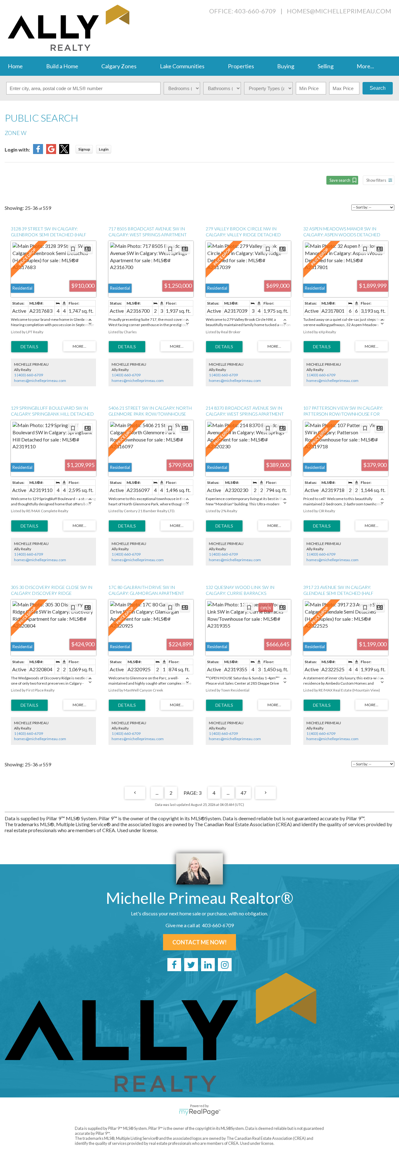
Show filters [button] (376, 180)
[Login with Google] (51, 152)
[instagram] (225, 964)
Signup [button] (84, 149)
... (157, 793)
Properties (241, 66)
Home (15, 66)
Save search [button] (339, 180)
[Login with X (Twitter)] (64, 152)
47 (243, 793)
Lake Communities (182, 66)
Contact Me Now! (199, 942)
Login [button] (103, 149)
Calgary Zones (119, 66)
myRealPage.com (200, 1112)
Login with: (17, 149)
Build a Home (62, 66)
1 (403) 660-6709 (28, 375)
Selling (326, 66)
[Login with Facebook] (38, 152)
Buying (285, 66)
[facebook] (174, 964)
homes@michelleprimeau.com (339, 11)
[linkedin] (208, 964)
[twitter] (191, 964)
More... (365, 66)
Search (378, 88)
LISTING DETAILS (29, 346)
